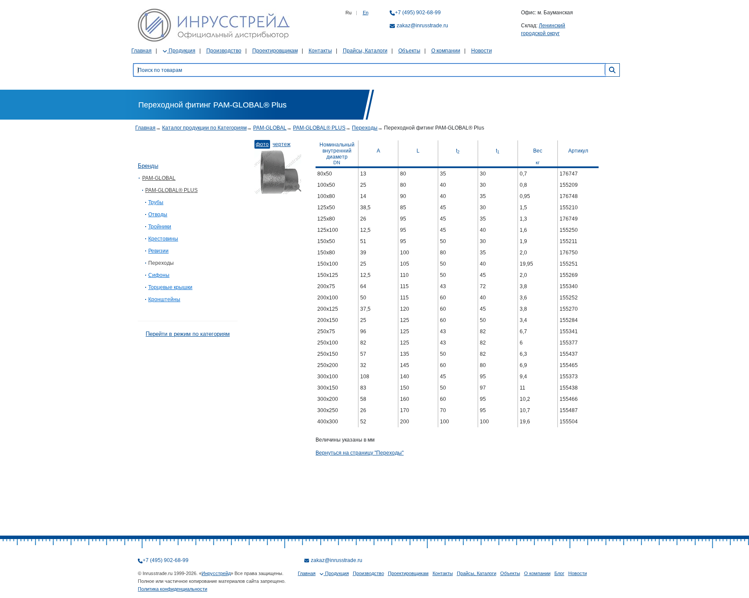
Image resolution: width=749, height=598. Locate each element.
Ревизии (158, 251)
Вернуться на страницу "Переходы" (360, 453)
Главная (141, 51)
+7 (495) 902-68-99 (418, 13)
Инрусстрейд (216, 573)
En (365, 12)
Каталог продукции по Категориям (204, 128)
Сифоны (158, 275)
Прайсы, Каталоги (365, 51)
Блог (559, 573)
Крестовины (163, 239)
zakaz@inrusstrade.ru (422, 26)
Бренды (148, 165)
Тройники (159, 227)
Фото (262, 144)
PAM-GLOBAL (270, 128)
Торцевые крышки (170, 287)
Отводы (157, 214)
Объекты (409, 51)
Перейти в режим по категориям (188, 334)
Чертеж (281, 144)
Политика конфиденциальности (172, 589)
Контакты (320, 51)
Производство (223, 51)
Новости (481, 51)
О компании (445, 51)
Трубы (155, 202)
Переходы (365, 128)
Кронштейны (164, 299)
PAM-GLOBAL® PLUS (319, 128)
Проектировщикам (275, 51)
